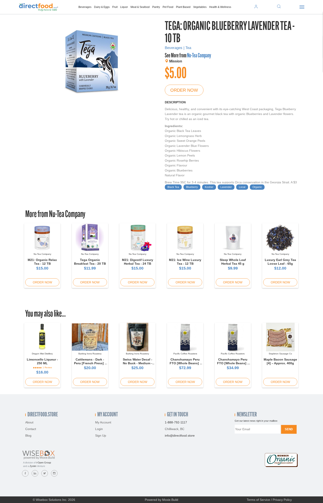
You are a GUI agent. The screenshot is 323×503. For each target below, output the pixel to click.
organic (257, 187)
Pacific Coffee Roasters (185, 353)
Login (99, 429)
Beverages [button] (84, 7)
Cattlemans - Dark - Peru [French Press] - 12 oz (90, 363)
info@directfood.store (180, 435)
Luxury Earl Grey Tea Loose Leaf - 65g (280, 261)
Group (43, 462)
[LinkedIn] (35, 473)
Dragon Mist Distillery (42, 353)
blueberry (192, 187)
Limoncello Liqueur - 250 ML (42, 361)
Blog (28, 435)
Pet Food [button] (168, 7)
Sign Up (100, 435)
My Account (103, 422)
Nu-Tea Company (199, 56)
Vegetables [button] (200, 7)
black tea (173, 187)
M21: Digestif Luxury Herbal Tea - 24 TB (137, 261)
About (29, 422)
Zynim (33, 466)
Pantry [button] (156, 7)
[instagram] (54, 473)
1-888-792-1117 (176, 422)
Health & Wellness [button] (220, 7)
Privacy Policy (282, 499)
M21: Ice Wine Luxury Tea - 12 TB (185, 261)
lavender (226, 187)
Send (289, 429)
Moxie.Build (170, 499)
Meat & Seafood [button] (140, 7)
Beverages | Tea (178, 48)
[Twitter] (44, 473)
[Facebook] (25, 473)
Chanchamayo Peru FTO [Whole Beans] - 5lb (185, 363)
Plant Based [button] (183, 7)
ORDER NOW (184, 90)
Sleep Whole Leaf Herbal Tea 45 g (233, 261)
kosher (209, 187)
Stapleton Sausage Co (280, 353)
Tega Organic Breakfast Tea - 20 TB (90, 261)
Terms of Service (258, 499)
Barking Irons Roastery (90, 353)
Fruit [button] (115, 7)
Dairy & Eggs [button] (102, 7)
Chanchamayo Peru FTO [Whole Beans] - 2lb (232, 363)
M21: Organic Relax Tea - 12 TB (42, 261)
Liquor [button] (124, 7)
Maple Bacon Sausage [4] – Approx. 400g (280, 361)
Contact (30, 429)
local (242, 187)
